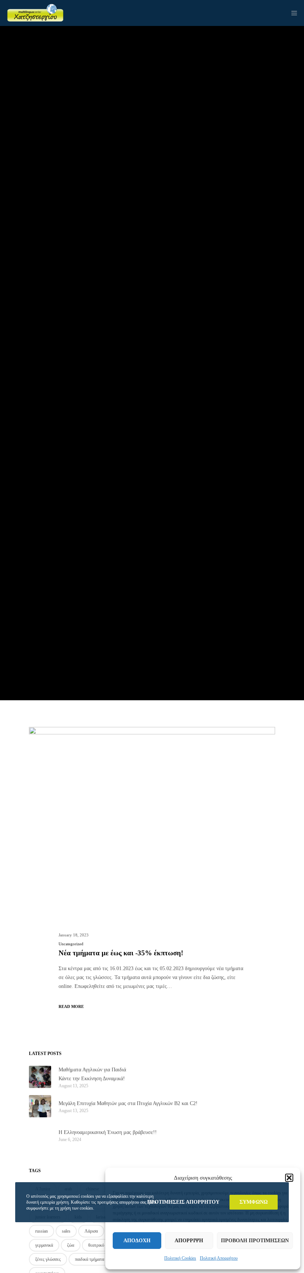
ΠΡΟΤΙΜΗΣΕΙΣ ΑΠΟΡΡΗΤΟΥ (183, 1202)
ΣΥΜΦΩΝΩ (253, 1202)
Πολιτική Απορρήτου (219, 1258)
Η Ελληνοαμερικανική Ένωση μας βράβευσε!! (108, 1132)
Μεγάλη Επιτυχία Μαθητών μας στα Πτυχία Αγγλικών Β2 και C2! (128, 1103)
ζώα (70, 1245)
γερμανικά (44, 1245)
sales (66, 1231)
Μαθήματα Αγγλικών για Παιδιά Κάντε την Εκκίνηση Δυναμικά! (92, 1074)
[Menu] (291, 13)
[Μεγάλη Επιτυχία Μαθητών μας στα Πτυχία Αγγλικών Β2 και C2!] (40, 1106)
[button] (289, 1177)
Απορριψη (189, 1240)
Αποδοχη (137, 1240)
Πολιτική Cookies (180, 1258)
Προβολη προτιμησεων (255, 1240)
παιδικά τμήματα (89, 1259)
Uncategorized (71, 944)
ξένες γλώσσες (48, 1259)
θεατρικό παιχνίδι (103, 1245)
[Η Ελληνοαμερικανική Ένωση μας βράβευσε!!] (40, 1135)
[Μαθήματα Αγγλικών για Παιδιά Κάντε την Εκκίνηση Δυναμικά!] (40, 1076)
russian (41, 1231)
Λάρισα (91, 1231)
